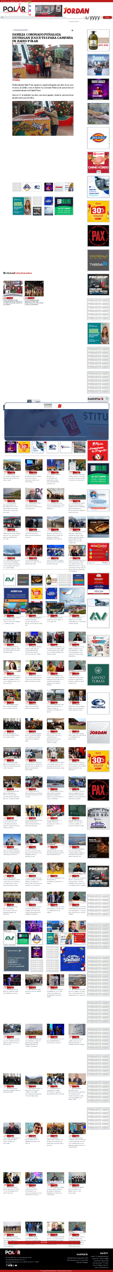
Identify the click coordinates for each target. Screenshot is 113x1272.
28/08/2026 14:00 (56, 472)
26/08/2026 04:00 (55, 1086)
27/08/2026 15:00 (33, 702)
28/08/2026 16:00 (12, 472)
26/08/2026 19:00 (55, 876)
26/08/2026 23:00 (55, 818)
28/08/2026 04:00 (34, 558)
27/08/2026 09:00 (11, 760)
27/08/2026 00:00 (33, 818)
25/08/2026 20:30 (55, 1185)
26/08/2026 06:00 (11, 1086)
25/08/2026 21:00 (33, 1185)
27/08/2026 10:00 (77, 731)
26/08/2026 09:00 (33, 1037)
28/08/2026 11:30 (34, 501)
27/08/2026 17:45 (77, 645)
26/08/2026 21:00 (11, 847)
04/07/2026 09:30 (11, 298)
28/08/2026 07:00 (56, 529)
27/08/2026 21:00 (11, 645)
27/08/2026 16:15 (77, 673)
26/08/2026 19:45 (11, 876)
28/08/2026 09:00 (12, 529)
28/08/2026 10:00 (77, 501)
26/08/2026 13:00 (33, 987)
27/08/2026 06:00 (77, 760)
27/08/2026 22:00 (77, 616)
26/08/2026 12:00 (55, 987)
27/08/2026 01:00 (11, 818)
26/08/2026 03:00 (77, 1086)
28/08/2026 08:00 (34, 529)
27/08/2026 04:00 (33, 789)
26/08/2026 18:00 (55, 905)
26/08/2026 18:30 (11, 905)
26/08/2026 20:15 (55, 847)
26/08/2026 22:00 (77, 818)
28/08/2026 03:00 (56, 558)
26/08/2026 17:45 (77, 905)
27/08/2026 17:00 (33, 673)
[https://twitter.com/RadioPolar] (30, 8)
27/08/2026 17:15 (11, 673)
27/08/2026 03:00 (55, 789)
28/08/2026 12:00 (12, 501)
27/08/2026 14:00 (77, 702)
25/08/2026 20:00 (77, 1185)
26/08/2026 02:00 (11, 1136)
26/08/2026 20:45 (33, 847)
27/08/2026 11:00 (55, 731)
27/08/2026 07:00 (55, 760)
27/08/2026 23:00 (55, 616)
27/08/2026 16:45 (55, 673)
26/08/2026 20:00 (77, 847)
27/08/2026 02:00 (77, 789)
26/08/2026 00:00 (55, 1136)
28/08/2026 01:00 (11, 616)
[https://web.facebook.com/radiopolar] (30, 6)
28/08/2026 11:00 (56, 501)
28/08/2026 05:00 (12, 558)
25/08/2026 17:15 (77, 1235)
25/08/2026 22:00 (11, 1185)
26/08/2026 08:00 (55, 1037)
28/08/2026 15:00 (34, 472)
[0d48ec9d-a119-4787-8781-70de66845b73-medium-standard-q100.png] (14, 13)
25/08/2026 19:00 (11, 1235)
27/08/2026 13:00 (11, 731)
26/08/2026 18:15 (33, 905)
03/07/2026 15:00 (32, 298)
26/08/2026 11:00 (77, 987)
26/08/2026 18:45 (77, 876)
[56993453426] (30, 3)
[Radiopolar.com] (2, 17)
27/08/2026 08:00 (33, 760)
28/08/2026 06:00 (77, 529)
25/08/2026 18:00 (33, 1235)
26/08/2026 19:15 (33, 876)
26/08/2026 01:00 (33, 1136)
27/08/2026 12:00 (33, 731)
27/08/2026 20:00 (33, 645)
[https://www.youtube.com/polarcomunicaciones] (30, 14)
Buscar (107, 17)
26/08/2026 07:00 (77, 1037)
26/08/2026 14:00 (11, 987)
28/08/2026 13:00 (37, 402)
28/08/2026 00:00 (33, 616)
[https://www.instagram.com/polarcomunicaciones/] (30, 11)
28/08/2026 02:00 (77, 558)
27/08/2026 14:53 (55, 702)
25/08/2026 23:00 (77, 1136)
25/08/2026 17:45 (55, 1235)
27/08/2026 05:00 (11, 789)
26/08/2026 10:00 (11, 1037)
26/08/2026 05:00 (33, 1086)
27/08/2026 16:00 (11, 702)
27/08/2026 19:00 (55, 645)
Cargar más (44, 1242)
